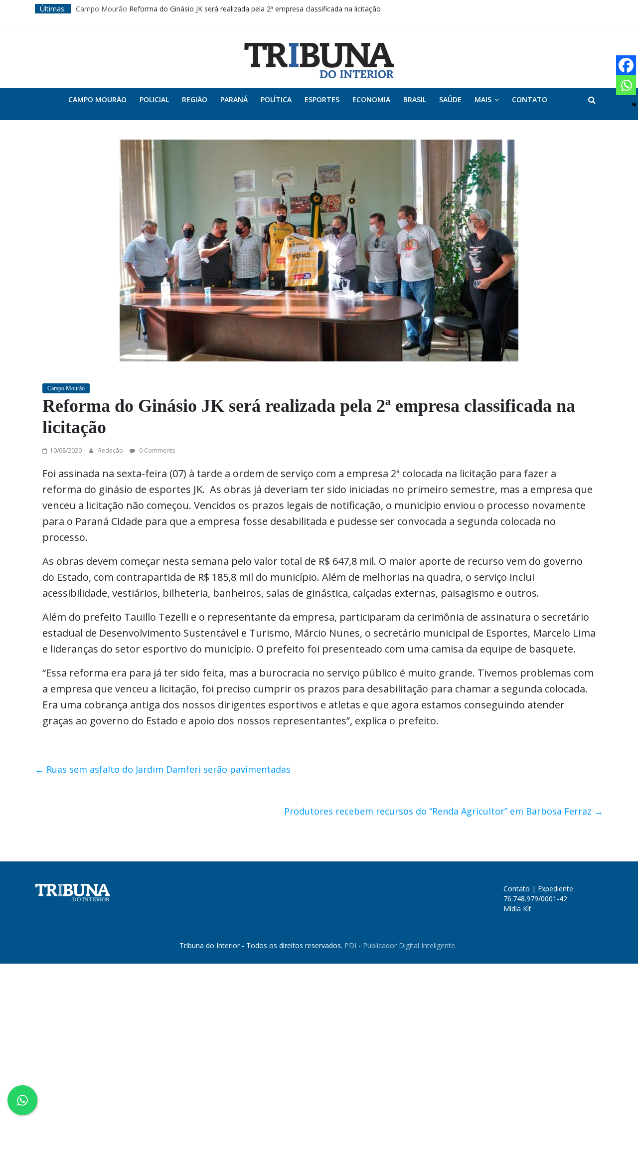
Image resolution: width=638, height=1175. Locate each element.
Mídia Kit (517, 908)
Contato (529, 99)
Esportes (322, 99)
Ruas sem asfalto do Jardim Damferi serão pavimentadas (163, 769)
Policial (154, 99)
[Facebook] (626, 65)
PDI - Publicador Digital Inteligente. (400, 945)
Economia (371, 99)
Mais (483, 99)
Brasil (414, 99)
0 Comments (156, 450)
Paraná (234, 99)
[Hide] (634, 105)
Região (194, 99)
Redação (111, 450)
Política (276, 99)
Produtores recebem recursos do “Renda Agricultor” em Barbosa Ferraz (443, 811)
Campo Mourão (101, 8)
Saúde (450, 99)
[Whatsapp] (626, 85)
